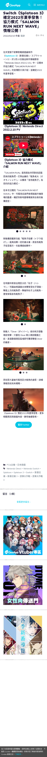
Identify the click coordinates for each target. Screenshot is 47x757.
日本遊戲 (21, 464)
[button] (17, 231)
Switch (29, 472)
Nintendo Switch (31, 468)
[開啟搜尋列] (29, 5)
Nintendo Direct (14, 468)
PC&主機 (11, 464)
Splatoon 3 (11, 55)
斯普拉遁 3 (12, 476)
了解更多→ (19, 754)
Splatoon (7, 472)
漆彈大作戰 (25, 476)
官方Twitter (23, 424)
